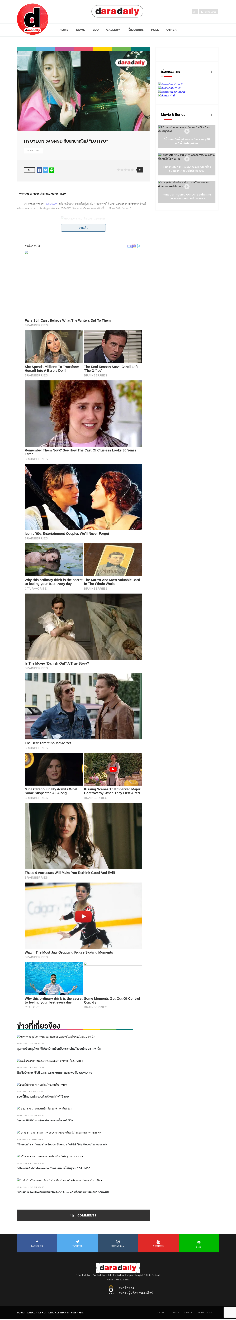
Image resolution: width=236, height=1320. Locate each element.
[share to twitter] (45, 170)
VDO (95, 29)
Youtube (158, 1246)
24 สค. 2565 (22, 1068)
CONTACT (174, 1312)
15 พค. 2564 (22, 1187)
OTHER (171, 29)
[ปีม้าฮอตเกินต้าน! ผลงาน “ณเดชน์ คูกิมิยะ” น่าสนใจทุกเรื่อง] (187, 131)
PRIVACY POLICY (205, 1312)
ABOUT (160, 1312)
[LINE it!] (51, 170)
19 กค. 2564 (22, 1163)
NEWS (80, 29)
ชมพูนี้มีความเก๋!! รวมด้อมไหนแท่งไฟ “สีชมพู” (43, 1096)
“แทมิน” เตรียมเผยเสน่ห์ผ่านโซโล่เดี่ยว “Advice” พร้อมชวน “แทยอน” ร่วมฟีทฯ (63, 1192)
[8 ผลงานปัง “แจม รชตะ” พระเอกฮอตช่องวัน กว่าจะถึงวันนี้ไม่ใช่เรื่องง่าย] (187, 159)
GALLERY (113, 29)
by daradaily (37, 1044)
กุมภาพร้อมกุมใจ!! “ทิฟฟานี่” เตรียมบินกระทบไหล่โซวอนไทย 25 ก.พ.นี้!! (59, 1048)
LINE (198, 1247)
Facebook (37, 1246)
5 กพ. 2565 (21, 1092)
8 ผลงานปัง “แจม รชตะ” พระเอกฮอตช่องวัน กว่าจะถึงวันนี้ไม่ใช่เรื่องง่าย (187, 169)
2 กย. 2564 (21, 1139)
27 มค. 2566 (22, 1044)
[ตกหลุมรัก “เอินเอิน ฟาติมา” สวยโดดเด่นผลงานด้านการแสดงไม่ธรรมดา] (187, 186)
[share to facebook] (39, 170)
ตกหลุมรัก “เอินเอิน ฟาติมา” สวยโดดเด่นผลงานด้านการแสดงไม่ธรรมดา (187, 196)
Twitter (78, 1246)
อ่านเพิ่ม (83, 227)
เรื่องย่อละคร (136, 29)
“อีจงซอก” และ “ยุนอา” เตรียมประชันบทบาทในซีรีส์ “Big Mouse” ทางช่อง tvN (62, 1144)
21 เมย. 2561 (33, 151)
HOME (63, 29)
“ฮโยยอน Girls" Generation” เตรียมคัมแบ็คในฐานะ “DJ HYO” (53, 1168)
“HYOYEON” (51, 204)
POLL (155, 29)
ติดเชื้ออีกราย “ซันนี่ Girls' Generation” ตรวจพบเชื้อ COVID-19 (54, 1072)
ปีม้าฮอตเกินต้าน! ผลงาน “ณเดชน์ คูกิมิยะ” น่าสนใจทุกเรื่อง (187, 141)
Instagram (118, 1246)
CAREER (188, 1312)
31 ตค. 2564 (22, 1115)
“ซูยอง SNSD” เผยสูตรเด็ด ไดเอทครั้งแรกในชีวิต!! (46, 1120)
